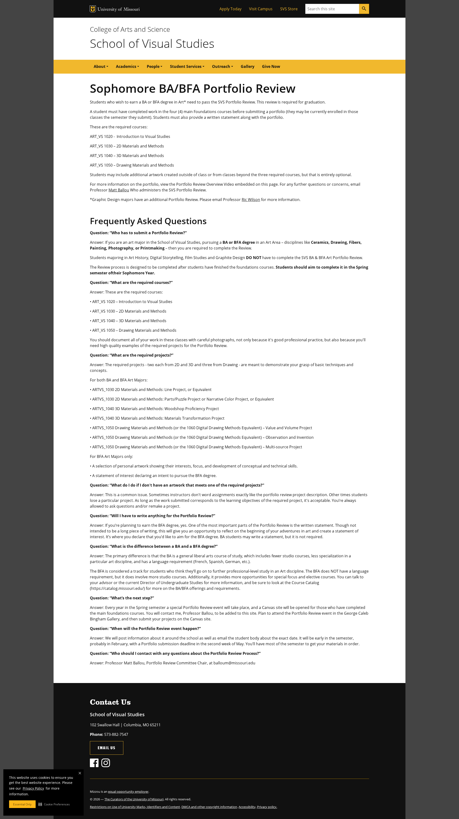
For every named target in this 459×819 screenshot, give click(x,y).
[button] (54, 804)
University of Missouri (119, 9)
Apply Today (230, 8)
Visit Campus (261, 8)
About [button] (99, 66)
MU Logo (93, 8)
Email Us (106, 747)
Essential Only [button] (22, 804)
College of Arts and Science (130, 29)
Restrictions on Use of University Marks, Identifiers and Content (135, 807)
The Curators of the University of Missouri (134, 799)
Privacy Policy (33, 788)
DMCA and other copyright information (209, 807)
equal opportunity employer (128, 791)
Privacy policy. (267, 807)
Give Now (271, 66)
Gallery (247, 66)
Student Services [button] (186, 66)
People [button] (153, 66)
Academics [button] (126, 66)
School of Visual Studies (152, 43)
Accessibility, (247, 807)
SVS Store (289, 8)
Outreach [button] (221, 66)
